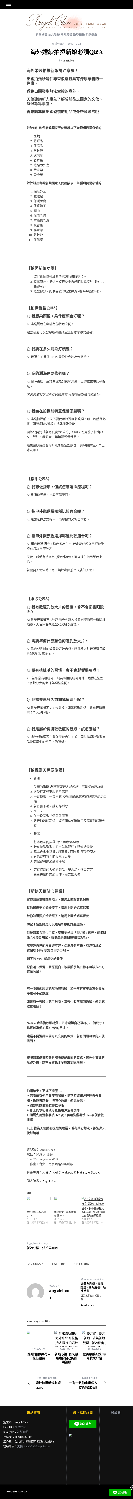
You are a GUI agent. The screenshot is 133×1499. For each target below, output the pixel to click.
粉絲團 (116, 1413)
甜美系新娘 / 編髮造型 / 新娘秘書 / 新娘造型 (93, 1287)
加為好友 (20, 1427)
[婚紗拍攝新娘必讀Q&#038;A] (39, 1203)
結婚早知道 (58, 43)
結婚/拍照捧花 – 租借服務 (39, 1356)
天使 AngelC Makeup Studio (33, 1446)
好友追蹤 (22, 1432)
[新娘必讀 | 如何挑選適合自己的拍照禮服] (93, 1203)
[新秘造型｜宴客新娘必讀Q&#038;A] (66, 1203)
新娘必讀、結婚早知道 (42, 1248)
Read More (87, 1305)
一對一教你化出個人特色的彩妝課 (83, 1383)
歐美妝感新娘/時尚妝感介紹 (94, 1356)
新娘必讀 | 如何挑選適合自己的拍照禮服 (93, 1213)
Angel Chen (49, 1181)
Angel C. (23, 1492)
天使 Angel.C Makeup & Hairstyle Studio (71, 1172)
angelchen (68, 60)
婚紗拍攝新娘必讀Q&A (48, 1383)
